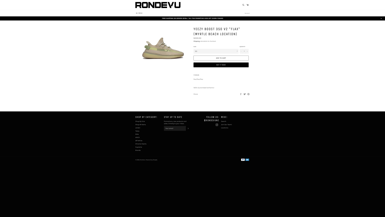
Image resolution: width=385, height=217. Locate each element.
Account (247, 13)
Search (223, 121)
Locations (224, 128)
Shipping (197, 41)
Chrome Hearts (140, 144)
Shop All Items (140, 124)
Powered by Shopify (151, 160)
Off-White (138, 141)
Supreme (138, 147)
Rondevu (142, 160)
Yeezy (137, 131)
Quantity (242, 46)
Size (195, 46)
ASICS (137, 137)
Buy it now (221, 65)
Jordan (137, 128)
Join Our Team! (226, 124)
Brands (138, 150)
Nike (137, 134)
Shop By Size (140, 121)
